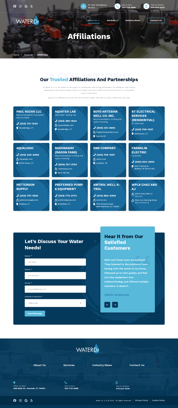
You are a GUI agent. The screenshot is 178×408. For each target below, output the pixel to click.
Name (28, 256)
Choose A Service (34, 296)
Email (28, 283)
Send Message (35, 313)
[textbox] (53, 303)
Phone (28, 269)
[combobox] (55, 303)
